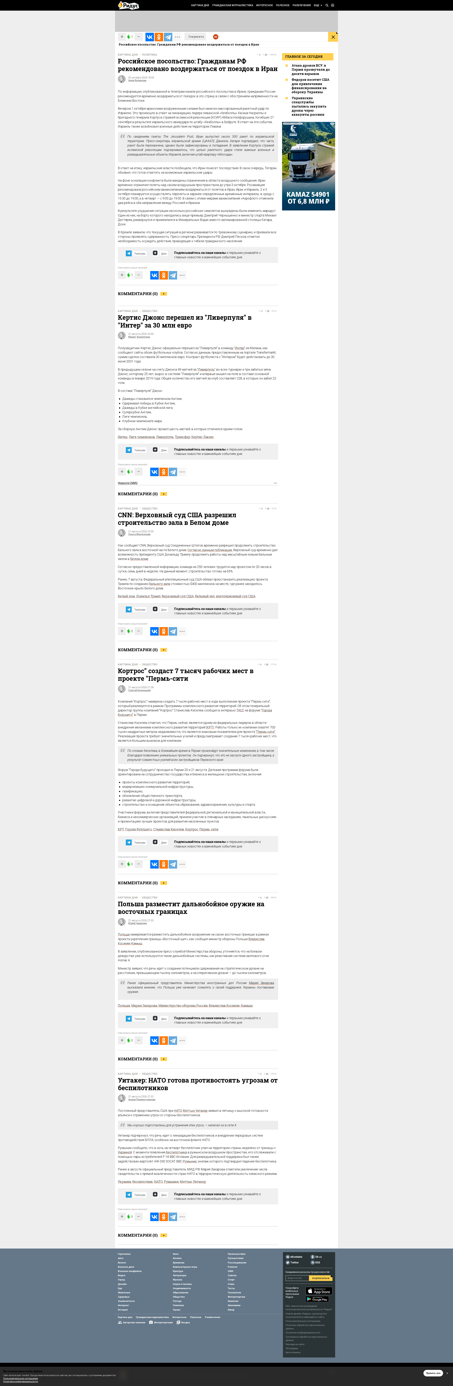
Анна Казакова (137, 80)
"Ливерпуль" (206, 369)
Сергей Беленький (139, 690)
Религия (232, 1267)
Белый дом (126, 596)
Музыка (177, 1279)
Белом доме (139, 559)
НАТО (178, 1110)
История (123, 1309)
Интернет (123, 1305)
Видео (121, 1275)
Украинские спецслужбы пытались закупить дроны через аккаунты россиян (309, 106)
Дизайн (122, 1284)
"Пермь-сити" (265, 732)
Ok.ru (318, 1256)
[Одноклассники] (159, 37)
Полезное (282, 5)
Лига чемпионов (142, 437)
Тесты (231, 1288)
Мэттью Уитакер (195, 1110)
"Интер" (239, 348)
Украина (124, 1181)
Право (176, 1309)
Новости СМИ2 (128, 483)
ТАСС (240, 710)
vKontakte (296, 1256)
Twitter (294, 1262)
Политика (149, 54)
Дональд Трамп (148, 596)
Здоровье (124, 1296)
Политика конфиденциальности (303, 1332)
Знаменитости (126, 1301)
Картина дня (200, 5)
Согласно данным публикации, (210, 550)
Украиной (125, 1152)
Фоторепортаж (236, 1296)
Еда (120, 1288)
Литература (179, 1275)
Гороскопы (124, 1254)
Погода (177, 1301)
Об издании (292, 1348)
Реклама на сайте (295, 1344)
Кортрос (191, 829)
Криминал (178, 1262)
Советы (232, 1275)
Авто (120, 1258)
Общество (149, 311)
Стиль (231, 1284)
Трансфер (182, 437)
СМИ (230, 1271)
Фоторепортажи (163, 1322)
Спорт (231, 1279)
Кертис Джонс (202, 437)
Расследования (237, 1262)
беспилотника (176, 1152)
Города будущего (138, 829)
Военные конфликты (130, 1271)
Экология (233, 1301)
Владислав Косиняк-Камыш (231, 1005)
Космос (177, 1258)
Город (121, 1279)
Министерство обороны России (183, 1005)
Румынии (189, 1161)
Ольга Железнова (139, 534)
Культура (178, 1271)
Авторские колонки (134, 1322)
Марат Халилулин (139, 337)
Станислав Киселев (168, 829)
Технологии (234, 1292)
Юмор (231, 1309)
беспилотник (142, 1181)
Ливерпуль (165, 437)
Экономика (234, 1305)
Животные (124, 1292)
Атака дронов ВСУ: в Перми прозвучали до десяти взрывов (311, 69)
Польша (124, 934)
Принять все (433, 1373)
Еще (316, 5)
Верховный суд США (178, 596)
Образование (180, 1292)
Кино (176, 1254)
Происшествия (236, 1254)
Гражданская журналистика (232, 5)
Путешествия (235, 1258)
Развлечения (302, 5)
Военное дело (126, 1267)
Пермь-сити (208, 829)
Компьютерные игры (185, 1267)
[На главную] (128, 5)
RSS (317, 1262)
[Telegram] (168, 37)
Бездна (185, 1322)
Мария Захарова (261, 983)
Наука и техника (182, 1284)
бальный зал (205, 596)
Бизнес (122, 1262)
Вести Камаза (293, 1352)
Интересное (264, 5)
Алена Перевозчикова (141, 1099)
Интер (122, 437)
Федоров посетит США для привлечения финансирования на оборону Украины (310, 85)
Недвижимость (182, 1288)
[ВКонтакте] (149, 37)
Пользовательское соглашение (303, 1321)
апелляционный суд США (236, 596)
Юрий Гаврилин (137, 923)
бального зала (159, 584)
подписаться (320, 1278)
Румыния (171, 1181)
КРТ (210, 727)
